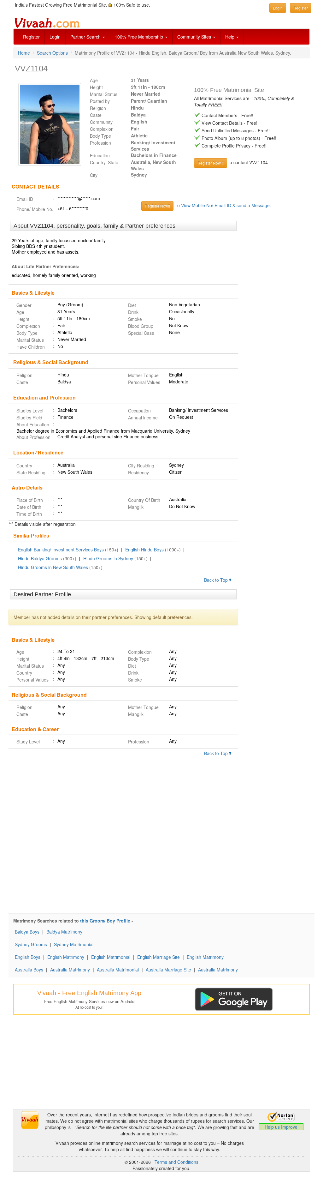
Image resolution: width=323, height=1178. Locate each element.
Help (230, 36)
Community (101, 122)
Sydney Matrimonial (73, 944)
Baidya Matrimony (64, 932)
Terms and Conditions (176, 1162)
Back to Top (216, 580)
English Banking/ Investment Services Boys (61, 549)
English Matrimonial (110, 957)
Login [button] (278, 7)
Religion (98, 108)
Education (100, 155)
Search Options (52, 53)
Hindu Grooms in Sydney (108, 558)
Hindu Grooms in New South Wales (53, 567)
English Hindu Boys (144, 549)
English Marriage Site (158, 957)
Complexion (102, 129)
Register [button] (300, 7)
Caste (96, 115)
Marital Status (103, 94)
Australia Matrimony (70, 969)
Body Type (100, 136)
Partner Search (86, 36)
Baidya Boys (27, 932)
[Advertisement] (276, 317)
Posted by (100, 101)
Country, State (104, 162)
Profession (100, 143)
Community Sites (194, 36)
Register (31, 36)
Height (96, 87)
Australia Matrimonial (118, 969)
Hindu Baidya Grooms (40, 558)
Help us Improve (281, 1127)
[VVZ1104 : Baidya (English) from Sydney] (46, 124)
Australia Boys (29, 969)
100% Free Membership (139, 36)
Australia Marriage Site (168, 969)
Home (24, 53)
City (93, 175)
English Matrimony (65, 957)
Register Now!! (157, 205)
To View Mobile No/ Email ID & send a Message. (223, 205)
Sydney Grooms (31, 944)
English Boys (27, 957)
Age (94, 80)
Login (55, 36)
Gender (24, 305)
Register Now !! (210, 162)
